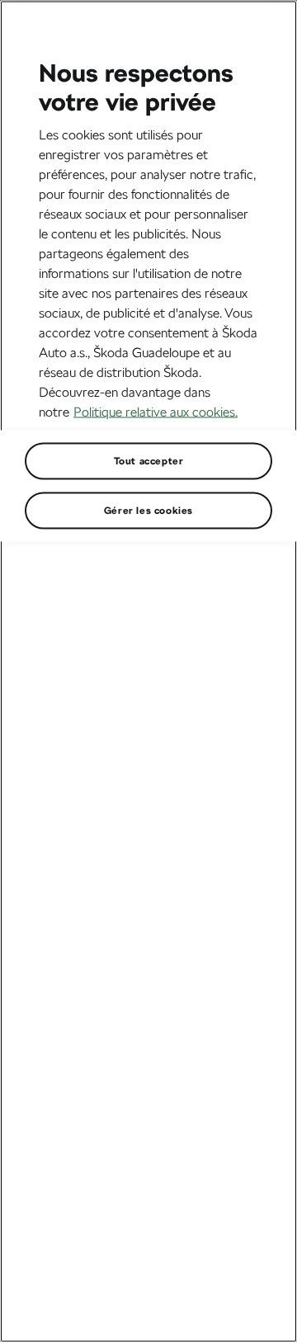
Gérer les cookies (148, 510)
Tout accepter (149, 460)
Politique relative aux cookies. (155, 411)
